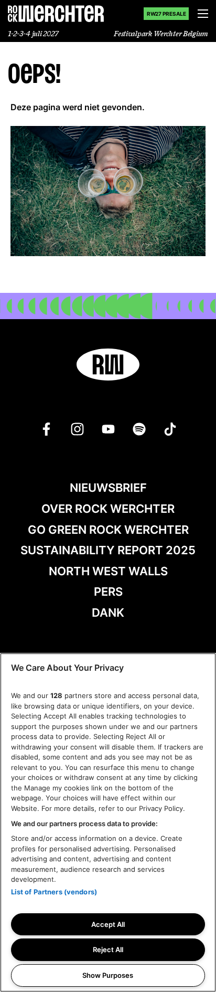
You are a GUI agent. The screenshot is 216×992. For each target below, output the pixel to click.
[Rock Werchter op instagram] (77, 429)
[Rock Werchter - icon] (108, 365)
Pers (108, 591)
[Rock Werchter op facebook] (46, 429)
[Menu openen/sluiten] (203, 13)
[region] (108, 822)
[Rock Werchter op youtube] (108, 429)
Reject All (108, 949)
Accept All (108, 924)
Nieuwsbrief (108, 487)
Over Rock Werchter (108, 508)
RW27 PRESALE (166, 13)
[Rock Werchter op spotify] (139, 429)
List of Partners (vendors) (54, 892)
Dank (108, 612)
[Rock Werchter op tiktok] (170, 429)
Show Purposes (107, 975)
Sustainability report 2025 (108, 550)
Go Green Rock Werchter (108, 529)
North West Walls (108, 571)
